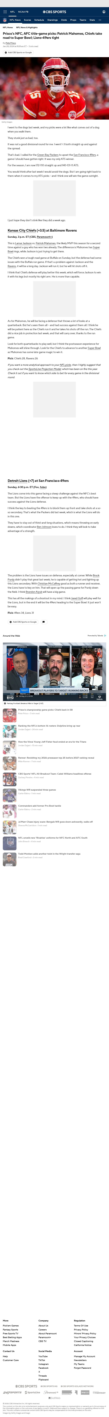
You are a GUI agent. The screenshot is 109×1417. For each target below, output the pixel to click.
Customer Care (11, 1360)
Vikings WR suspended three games (37, 789)
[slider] (54, 693)
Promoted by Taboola (95, 636)
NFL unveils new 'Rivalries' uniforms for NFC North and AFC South (52, 837)
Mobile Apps (9, 1345)
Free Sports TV (10, 1333)
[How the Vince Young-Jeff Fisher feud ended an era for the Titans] (9, 747)
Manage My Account (84, 1356)
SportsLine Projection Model (44, 369)
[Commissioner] (69, 1391)
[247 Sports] (12, 1392)
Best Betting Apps (12, 1337)
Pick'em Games (11, 1325)
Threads (42, 1375)
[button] (5, 11)
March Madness (11, 1341)
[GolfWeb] (54, 1398)
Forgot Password (82, 1368)
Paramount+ (44, 237)
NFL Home (8, 27)
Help (5, 1356)
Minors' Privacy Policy (85, 1333)
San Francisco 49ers (85, 155)
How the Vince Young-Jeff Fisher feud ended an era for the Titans (52, 741)
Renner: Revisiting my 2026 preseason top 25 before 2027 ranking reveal (56, 757)
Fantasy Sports (10, 1329)
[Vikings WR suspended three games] (9, 795)
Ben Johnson (44, 527)
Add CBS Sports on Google (20, 52)
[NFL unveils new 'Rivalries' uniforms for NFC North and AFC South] (9, 843)
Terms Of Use (81, 1325)
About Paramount (47, 1333)
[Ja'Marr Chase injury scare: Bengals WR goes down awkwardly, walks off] (9, 827)
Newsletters (80, 1360)
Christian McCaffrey (49, 583)
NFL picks (65, 365)
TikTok (41, 1360)
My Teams (79, 1364)
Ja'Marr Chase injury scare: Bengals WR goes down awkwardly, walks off (55, 821)
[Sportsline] (32, 1392)
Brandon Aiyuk (34, 592)
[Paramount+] (51, 1391)
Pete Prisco (11, 43)
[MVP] (85, 1391)
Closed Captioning (83, 1338)
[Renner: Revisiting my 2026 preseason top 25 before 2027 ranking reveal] (9, 763)
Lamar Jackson (23, 243)
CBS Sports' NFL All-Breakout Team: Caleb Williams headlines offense (54, 773)
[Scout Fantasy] (99, 1392)
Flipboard (43, 1379)
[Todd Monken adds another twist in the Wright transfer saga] (9, 859)
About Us (43, 1325)
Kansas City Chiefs (22, 230)
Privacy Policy (81, 1329)
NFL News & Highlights (27, 27)
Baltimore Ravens (63, 230)
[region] (54, 672)
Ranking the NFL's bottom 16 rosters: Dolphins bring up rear (49, 725)
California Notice (82, 1342)
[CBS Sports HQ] (49, 1386)
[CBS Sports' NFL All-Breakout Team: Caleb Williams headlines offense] (9, 779)
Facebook (43, 1368)
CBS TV (42, 1341)
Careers (42, 1329)
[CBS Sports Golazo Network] (77, 1386)
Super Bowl (94, 348)
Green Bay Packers (47, 155)
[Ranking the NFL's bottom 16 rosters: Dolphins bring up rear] (9, 731)
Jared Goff (77, 598)
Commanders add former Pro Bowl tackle (39, 805)
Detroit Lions (17, 481)
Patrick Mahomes (45, 243)
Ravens (12, 266)
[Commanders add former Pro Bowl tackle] (9, 811)
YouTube (43, 1356)
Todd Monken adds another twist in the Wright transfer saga (49, 853)
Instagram (43, 1364)
